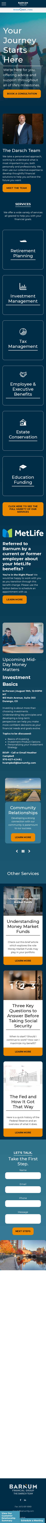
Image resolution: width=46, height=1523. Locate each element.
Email (23, 1184)
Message (23, 1212)
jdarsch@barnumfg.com (23, 1511)
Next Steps (23, 1231)
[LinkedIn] (25, 1500)
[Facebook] (20, 1500)
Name (23, 1170)
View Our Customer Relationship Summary (8, 1517)
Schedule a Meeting (32, 1520)
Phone (23, 1198)
